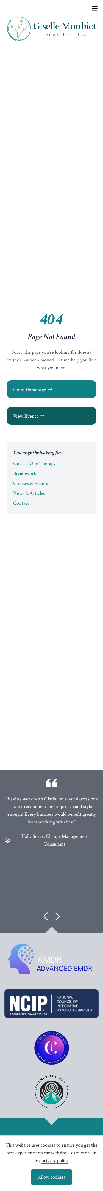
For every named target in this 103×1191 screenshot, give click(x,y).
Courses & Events (30, 483)
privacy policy (54, 1160)
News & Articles (29, 493)
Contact (21, 503)
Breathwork (24, 473)
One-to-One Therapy (34, 463)
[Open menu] (95, 8)
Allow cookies (51, 1177)
